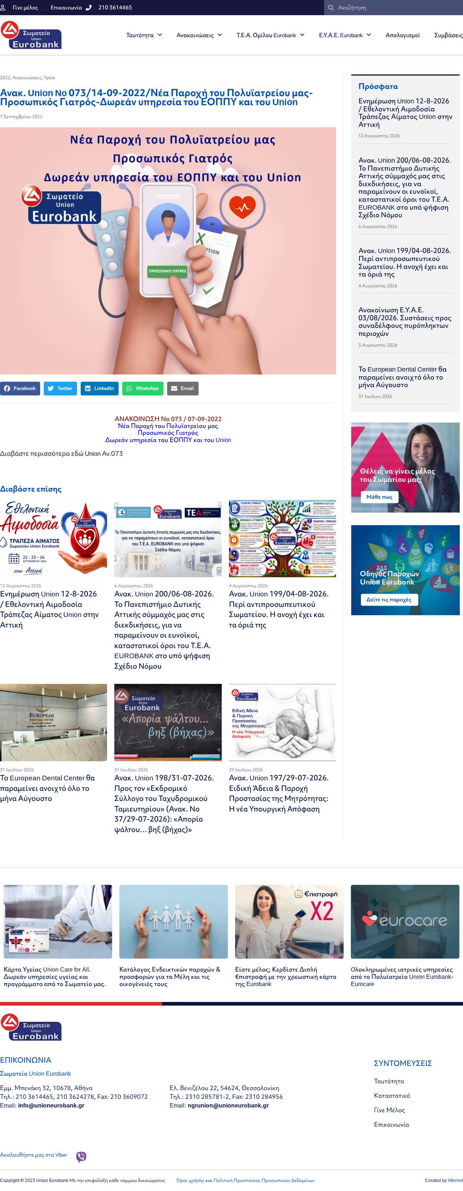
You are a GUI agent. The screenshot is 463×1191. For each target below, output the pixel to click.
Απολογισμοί (403, 35)
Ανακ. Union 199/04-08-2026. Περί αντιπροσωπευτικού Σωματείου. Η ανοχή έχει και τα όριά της (279, 609)
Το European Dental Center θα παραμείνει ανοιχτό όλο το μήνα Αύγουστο (47, 788)
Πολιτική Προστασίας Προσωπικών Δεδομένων (264, 1180)
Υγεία (49, 77)
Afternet (455, 1180)
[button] (20, 388)
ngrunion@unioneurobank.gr (228, 1105)
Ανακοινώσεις (195, 35)
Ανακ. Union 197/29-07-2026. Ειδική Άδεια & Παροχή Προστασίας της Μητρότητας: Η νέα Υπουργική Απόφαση (279, 793)
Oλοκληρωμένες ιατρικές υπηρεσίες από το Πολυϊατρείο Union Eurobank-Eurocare (402, 976)
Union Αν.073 (104, 453)
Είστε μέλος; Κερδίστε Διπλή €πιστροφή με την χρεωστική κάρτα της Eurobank (285, 976)
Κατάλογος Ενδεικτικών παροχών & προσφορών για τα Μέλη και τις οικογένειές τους (169, 976)
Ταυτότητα (140, 35)
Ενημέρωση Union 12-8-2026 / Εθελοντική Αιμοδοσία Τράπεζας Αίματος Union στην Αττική (49, 609)
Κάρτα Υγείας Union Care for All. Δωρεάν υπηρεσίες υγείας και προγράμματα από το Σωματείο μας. (55, 976)
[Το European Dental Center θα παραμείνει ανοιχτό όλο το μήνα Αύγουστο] (53, 722)
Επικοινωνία (391, 1124)
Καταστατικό (392, 1095)
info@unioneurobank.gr (51, 1105)
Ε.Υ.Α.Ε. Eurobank (341, 35)
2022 (5, 77)
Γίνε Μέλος (389, 1110)
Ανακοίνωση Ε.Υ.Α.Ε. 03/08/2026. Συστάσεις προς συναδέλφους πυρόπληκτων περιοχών (404, 321)
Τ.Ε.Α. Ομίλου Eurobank (266, 35)
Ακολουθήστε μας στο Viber (33, 1154)
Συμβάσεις (448, 35)
